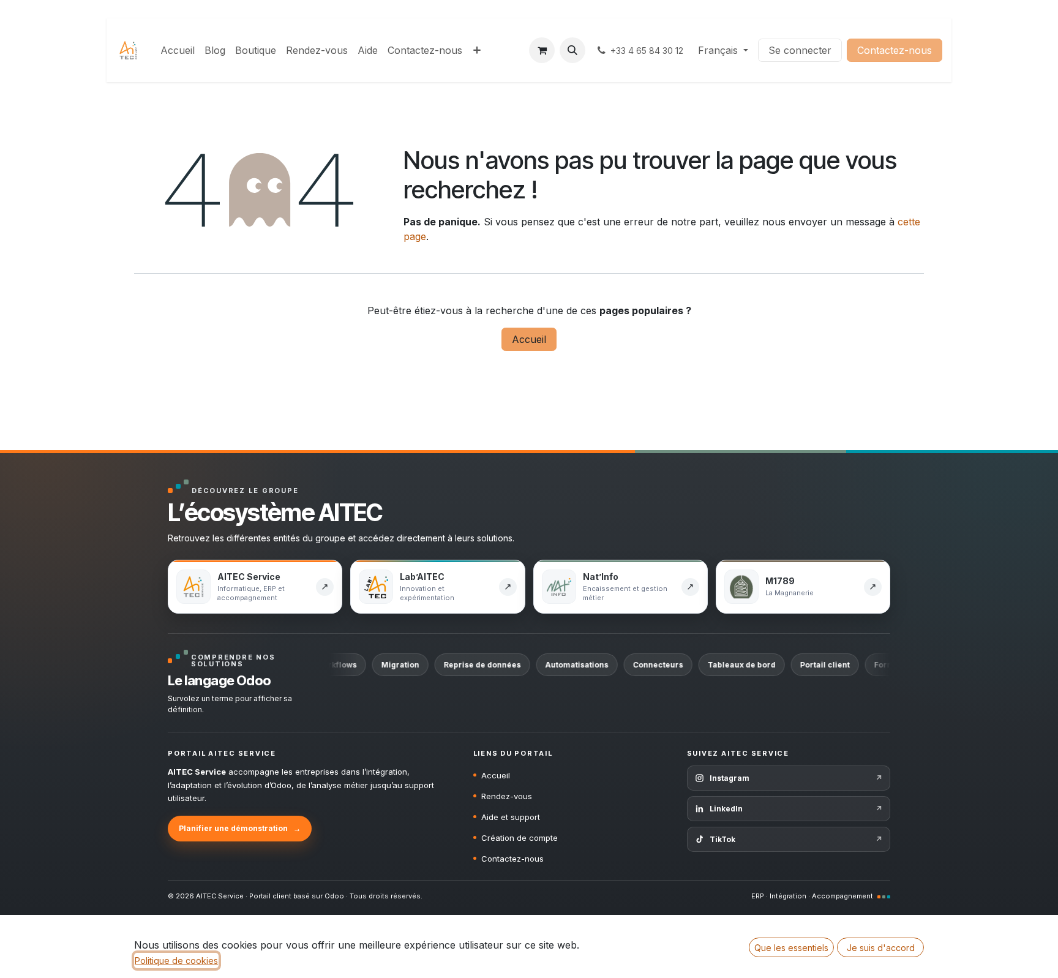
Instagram (796, 778)
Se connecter (799, 50)
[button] (572, 50)
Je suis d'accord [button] (881, 947)
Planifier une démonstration (240, 828)
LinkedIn (796, 808)
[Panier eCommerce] (542, 50)
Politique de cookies (176, 960)
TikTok (796, 839)
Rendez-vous (506, 796)
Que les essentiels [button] (791, 947)
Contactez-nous (894, 50)
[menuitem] (178, 50)
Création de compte (519, 838)
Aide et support (510, 817)
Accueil (529, 339)
